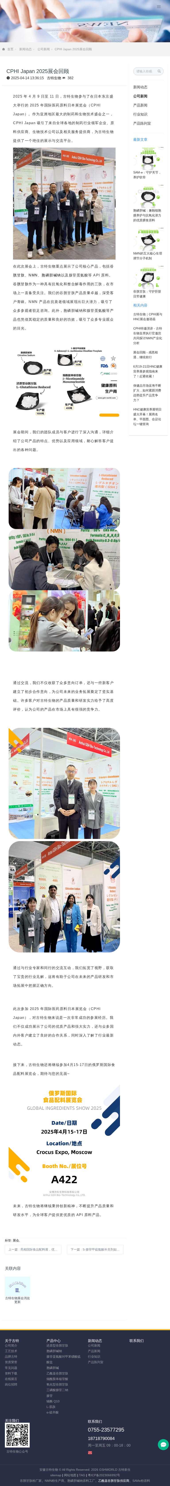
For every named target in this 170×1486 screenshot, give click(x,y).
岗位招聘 (11, 1384)
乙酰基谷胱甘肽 (57, 1373)
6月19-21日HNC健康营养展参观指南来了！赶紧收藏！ (147, 371)
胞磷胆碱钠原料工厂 (81, 1480)
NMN (33, 275)
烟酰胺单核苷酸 (57, 1379)
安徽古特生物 (48, 1469)
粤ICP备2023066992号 (104, 1475)
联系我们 (136, 1341)
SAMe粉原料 (141, 1480)
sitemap (55, 1475)
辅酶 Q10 (53, 1401)
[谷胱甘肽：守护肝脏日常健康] (148, 277)
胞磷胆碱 (52, 1368)
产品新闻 (140, 105)
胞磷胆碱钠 (51, 275)
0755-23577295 (106, 1430)
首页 (10, 49)
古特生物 (54, 78)
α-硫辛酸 (52, 1412)
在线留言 (11, 1379)
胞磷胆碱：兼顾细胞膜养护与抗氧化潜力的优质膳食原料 (147, 215)
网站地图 (70, 1475)
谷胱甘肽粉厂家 (31, 1480)
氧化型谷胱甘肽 (57, 1384)
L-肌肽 (51, 1407)
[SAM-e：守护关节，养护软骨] (148, 158)
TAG (82, 1475)
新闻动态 (25, 49)
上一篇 (34, 1249)
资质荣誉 (11, 1362)
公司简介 (11, 1345)
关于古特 (12, 1341)
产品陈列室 (142, 123)
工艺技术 (11, 1351)
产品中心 (53, 1341)
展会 (16, 1240)
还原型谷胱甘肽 (57, 1345)
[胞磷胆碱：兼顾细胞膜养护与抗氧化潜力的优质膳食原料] (148, 196)
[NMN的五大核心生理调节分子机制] (148, 239)
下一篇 (97, 1249)
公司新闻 (43, 49)
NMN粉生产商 (54, 1480)
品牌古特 (11, 1356)
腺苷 (49, 1395)
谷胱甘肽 (21, 284)
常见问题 (11, 1368)
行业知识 (140, 114)
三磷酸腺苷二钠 (57, 1390)
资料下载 (11, 1373)
